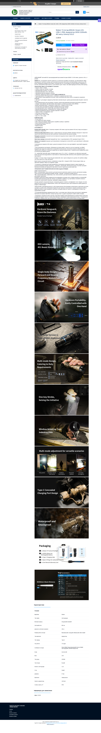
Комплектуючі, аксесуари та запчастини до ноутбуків (21, 47)
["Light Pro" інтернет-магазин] (15, 14)
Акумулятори (17, 34)
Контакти (36, 18)
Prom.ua (57, 721)
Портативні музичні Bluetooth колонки (21, 41)
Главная (11, 709)
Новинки (15, 51)
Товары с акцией (17, 54)
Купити (64, 45)
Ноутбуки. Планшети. (19, 36)
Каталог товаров (17, 26)
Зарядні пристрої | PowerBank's (19, 44)
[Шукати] (77, 12)
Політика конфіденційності (61, 723)
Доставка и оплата (47, 18)
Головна (15, 18)
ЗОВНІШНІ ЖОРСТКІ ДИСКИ (21, 38)
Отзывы (57, 18)
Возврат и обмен (66, 18)
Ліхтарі (16, 28)
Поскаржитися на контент (51, 723)
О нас (10, 711)
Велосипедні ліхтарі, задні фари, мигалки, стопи (20, 31)
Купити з (77, 45)
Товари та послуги (25, 18)
